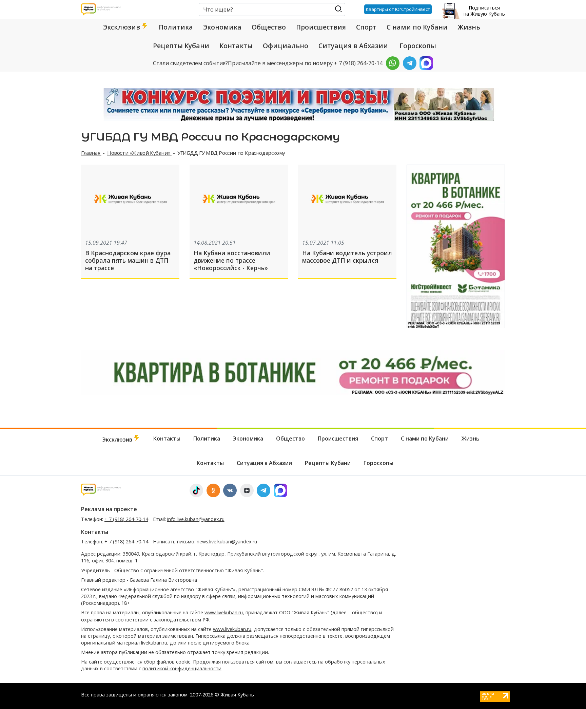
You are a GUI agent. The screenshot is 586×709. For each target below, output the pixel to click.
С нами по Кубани (417, 27)
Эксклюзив (122, 27)
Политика (176, 27)
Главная (91, 152)
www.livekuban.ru (223, 612)
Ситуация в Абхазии (353, 45)
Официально (285, 45)
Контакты (236, 45)
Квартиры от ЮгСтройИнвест (398, 9)
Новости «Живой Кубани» (139, 152)
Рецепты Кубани (181, 45)
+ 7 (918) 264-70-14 (126, 519)
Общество (269, 27)
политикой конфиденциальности (181, 668)
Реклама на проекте (109, 509)
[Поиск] (338, 9)
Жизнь (469, 27)
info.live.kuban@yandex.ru (195, 519)
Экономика (222, 27)
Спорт (366, 27)
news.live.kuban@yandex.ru (227, 541)
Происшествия (321, 27)
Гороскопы (417, 45)
